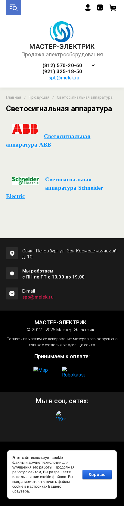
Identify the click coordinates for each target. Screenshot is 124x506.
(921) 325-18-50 (62, 71)
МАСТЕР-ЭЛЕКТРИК (62, 46)
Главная (13, 97)
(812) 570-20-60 (62, 65)
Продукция (39, 97)
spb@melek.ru (63, 78)
